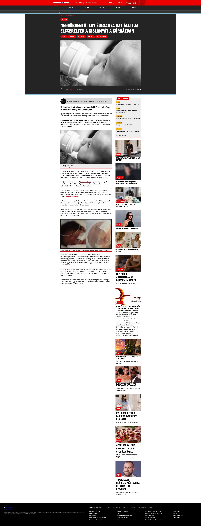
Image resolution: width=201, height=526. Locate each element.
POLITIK (71, 8)
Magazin (125, 507)
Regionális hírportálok (96, 507)
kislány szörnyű (85, 182)
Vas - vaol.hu (176, 513)
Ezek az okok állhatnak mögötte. (127, 283)
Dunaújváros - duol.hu (122, 511)
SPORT (118, 8)
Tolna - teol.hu (176, 511)
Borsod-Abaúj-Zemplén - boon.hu (97, 517)
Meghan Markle (80, 12)
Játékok (110, 2)
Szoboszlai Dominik (68, 12)
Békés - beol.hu (92, 515)
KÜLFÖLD (73, 15)
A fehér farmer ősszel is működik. (127, 422)
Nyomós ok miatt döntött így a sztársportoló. (127, 493)
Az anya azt (64, 269)
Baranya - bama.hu (94, 513)
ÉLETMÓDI (102, 8)
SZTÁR (87, 8)
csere (64, 37)
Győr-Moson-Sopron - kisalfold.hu (125, 515)
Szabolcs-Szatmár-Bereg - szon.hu (154, 519)
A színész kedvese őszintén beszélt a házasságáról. (127, 389)
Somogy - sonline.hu (150, 517)
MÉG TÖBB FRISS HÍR (121, 135)
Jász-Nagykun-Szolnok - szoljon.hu (154, 511)
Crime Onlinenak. (72, 196)
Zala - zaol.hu (176, 517)
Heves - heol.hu (121, 519)
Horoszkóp (57, 12)
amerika (90, 37)
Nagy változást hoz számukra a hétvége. (126, 362)
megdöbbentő (101, 37)
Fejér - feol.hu (120, 513)
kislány (71, 37)
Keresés (120, 2)
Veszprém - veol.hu (178, 515)
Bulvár (133, 507)
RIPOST (62, 15)
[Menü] (142, 3)
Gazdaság (116, 507)
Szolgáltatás (142, 507)
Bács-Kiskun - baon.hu (94, 511)
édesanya (81, 37)
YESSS (134, 8)
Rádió (150, 507)
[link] (118, 154)
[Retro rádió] (128, 3)
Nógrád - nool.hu (149, 515)
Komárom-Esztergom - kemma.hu (153, 513)
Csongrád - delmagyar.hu (95, 519)
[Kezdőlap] (61, 2)
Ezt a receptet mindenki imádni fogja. (127, 456)
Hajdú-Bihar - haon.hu (122, 517)
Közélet (108, 507)
